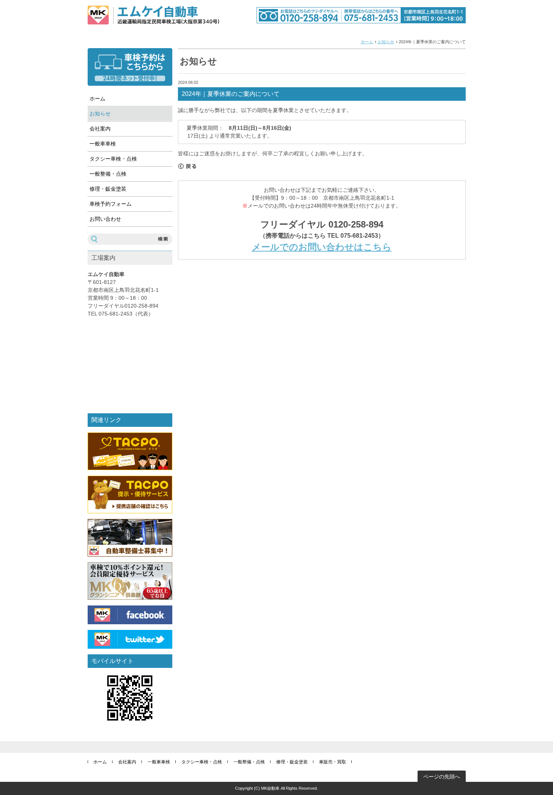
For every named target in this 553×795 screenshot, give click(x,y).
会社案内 (100, 129)
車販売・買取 (332, 762)
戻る (187, 166)
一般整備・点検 (108, 174)
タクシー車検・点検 (113, 159)
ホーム (367, 41)
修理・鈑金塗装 (108, 189)
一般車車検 (103, 144)
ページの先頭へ (441, 777)
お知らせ (386, 41)
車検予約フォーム (111, 204)
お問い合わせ (105, 219)
